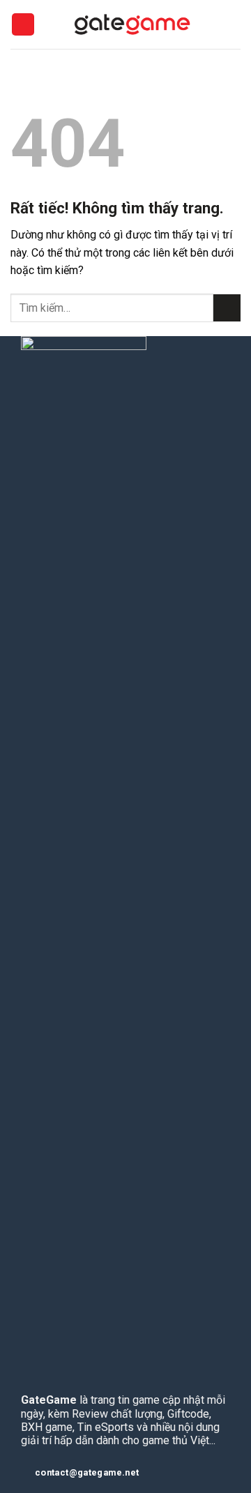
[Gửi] (227, 307)
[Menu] (23, 24)
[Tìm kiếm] (235, 24)
